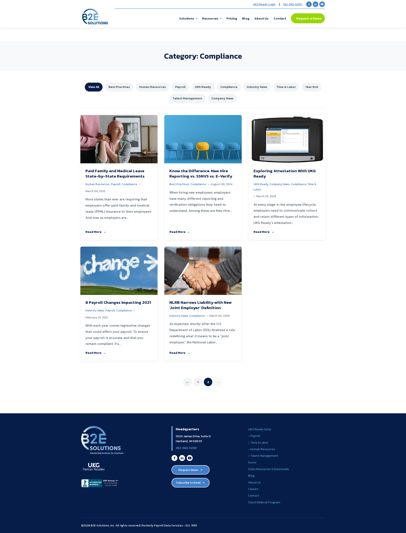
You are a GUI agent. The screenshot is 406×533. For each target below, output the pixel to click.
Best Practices (119, 87)
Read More (93, 231)
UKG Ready (203, 87)
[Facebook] (309, 4)
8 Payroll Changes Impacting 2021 (118, 302)
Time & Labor (286, 87)
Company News (222, 98)
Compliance (228, 87)
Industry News (257, 87)
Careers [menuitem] (253, 489)
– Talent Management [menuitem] (263, 455)
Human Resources (152, 87)
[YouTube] (322, 4)
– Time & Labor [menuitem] (258, 442)
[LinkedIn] (315, 4)
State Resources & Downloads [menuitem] (268, 469)
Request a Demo (309, 18)
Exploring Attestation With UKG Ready (285, 173)
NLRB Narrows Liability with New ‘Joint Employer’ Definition (200, 305)
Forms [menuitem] (252, 462)
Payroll (180, 87)
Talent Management (187, 98)
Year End (311, 87)
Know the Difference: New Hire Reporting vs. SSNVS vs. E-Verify (200, 173)
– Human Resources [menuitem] (261, 449)
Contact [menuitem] (280, 18)
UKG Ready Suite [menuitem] (259, 429)
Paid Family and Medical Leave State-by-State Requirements (115, 173)
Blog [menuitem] (245, 18)
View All (93, 87)
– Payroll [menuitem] (254, 435)
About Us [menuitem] (261, 18)
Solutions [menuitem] (186, 18)
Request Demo (188, 470)
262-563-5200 (292, 4)
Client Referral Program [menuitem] (264, 502)
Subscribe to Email (188, 482)
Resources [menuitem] (210, 18)
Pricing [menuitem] (231, 18)
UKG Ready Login (264, 4)
